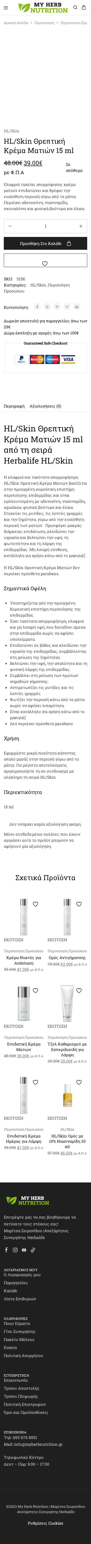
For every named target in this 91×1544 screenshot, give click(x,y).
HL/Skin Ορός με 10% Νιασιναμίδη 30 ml (67, 1141)
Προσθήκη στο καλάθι (41, 243)
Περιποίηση (44, 22)
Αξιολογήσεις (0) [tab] (45, 406)
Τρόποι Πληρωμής (21, 1396)
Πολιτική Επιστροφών (25, 1404)
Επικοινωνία (16, 1380)
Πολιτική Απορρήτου (23, 1355)
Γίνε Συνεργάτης (20, 1331)
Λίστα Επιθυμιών (20, 1298)
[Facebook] (6, 1250)
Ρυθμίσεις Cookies (45, 1523)
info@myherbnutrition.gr (38, 1444)
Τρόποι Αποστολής (21, 1388)
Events (10, 1347)
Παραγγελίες (16, 1282)
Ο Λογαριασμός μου (22, 1274)
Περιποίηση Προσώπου (23, 951)
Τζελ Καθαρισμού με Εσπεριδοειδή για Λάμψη (67, 1049)
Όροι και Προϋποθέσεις (26, 1412)
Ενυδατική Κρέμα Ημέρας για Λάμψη (23, 1138)
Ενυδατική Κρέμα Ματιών (23, 1046)
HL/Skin (11, 130)
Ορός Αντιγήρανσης (67, 957)
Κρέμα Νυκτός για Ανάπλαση (23, 960)
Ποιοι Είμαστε (17, 1323)
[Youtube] (24, 1250)
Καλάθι (10, 1290)
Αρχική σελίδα (16, 22)
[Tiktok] (33, 1250)
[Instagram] (15, 1250)
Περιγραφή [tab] (14, 406)
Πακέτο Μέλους (19, 1339)
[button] (38, 913)
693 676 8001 (25, 1437)
